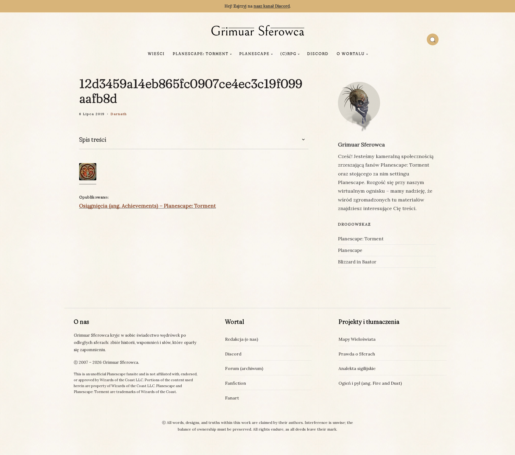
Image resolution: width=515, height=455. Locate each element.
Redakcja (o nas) (241, 339)
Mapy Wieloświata (357, 339)
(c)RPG (288, 53)
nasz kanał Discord (271, 6)
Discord (318, 53)
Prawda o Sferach (357, 354)
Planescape (254, 53)
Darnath (119, 114)
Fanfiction (235, 383)
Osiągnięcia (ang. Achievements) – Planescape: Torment (147, 206)
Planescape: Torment (201, 53)
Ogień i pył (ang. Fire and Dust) (370, 383)
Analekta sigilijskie (357, 368)
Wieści (156, 53)
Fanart (232, 398)
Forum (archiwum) (244, 368)
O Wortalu (351, 53)
